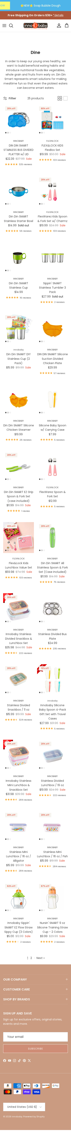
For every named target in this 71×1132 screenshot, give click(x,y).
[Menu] (4, 25)
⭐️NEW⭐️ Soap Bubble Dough (40, 6)
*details (58, 15)
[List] (65, 98)
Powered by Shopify (34, 1116)
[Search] (13, 25)
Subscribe (35, 1048)
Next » (40, 958)
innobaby (17, 1116)
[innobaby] (35, 25)
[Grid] (59, 98)
